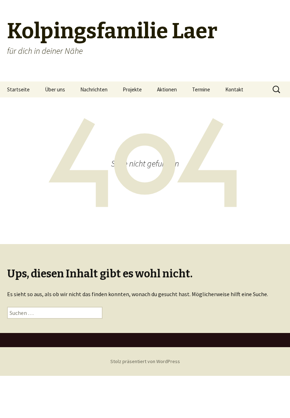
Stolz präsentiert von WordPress (145, 361)
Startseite (18, 89)
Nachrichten (94, 89)
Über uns (55, 89)
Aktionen (167, 89)
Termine (201, 89)
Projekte (132, 89)
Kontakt (234, 89)
